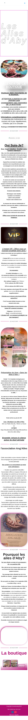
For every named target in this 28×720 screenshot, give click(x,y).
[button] (2, 663)
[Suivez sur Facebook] (12, 712)
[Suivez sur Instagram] (15, 712)
